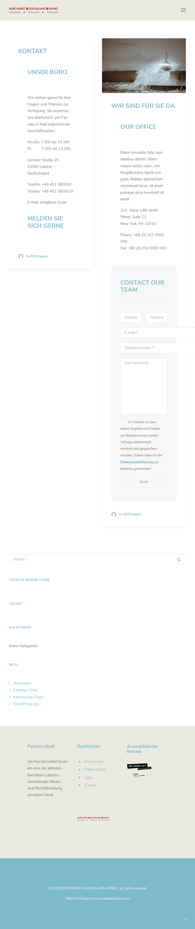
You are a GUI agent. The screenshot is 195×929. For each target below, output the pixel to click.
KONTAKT (32, 51)
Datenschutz (95, 769)
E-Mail (90, 785)
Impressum (94, 761)
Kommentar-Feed (28, 697)
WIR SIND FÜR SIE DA (143, 106)
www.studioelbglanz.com (111, 898)
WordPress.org (26, 704)
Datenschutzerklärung (136, 462)
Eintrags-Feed (25, 690)
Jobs (88, 777)
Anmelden (22, 683)
